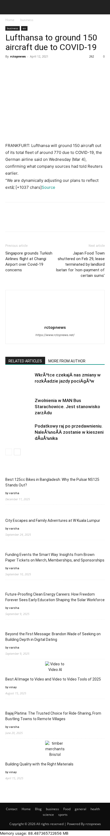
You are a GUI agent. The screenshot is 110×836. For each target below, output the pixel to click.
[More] (60, 68)
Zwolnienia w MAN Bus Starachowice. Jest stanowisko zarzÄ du (67, 406)
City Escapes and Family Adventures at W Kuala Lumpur (52, 520)
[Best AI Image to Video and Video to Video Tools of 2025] (55, 667)
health (95, 809)
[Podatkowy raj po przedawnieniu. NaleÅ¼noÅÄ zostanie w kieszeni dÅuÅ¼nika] (18, 432)
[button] (9, 7)
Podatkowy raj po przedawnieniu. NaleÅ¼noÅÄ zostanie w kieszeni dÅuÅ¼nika (69, 432)
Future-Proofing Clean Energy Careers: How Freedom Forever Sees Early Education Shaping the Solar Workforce (55, 597)
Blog (38, 809)
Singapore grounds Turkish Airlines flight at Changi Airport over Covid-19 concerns (28, 261)
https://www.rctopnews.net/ (55, 335)
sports (63, 814)
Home (9, 20)
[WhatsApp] (47, 68)
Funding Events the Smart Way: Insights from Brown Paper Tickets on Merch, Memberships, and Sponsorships (54, 557)
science (48, 814)
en (24, 28)
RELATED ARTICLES (25, 361)
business (26, 20)
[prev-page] (8, 452)
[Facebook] (10, 68)
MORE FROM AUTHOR (66, 361)
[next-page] (17, 452)
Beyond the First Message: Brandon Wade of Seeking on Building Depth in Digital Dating (53, 637)
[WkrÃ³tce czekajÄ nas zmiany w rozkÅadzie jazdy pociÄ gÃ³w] (18, 381)
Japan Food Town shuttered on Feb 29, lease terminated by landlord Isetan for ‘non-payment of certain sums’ (80, 264)
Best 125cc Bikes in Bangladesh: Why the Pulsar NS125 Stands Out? (52, 482)
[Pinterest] (35, 68)
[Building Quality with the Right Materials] (55, 749)
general (80, 809)
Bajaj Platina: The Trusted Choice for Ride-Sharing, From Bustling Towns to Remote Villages (53, 716)
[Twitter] (23, 68)
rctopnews (18, 56)
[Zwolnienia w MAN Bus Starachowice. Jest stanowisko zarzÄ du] (18, 406)
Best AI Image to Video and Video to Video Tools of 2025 (53, 679)
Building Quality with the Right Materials (39, 764)
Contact (11, 809)
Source (48, 187)
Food (66, 809)
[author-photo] (55, 299)
